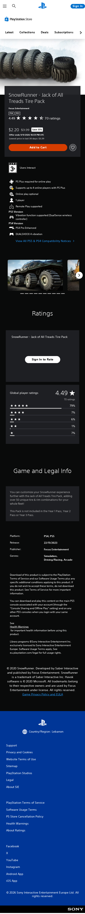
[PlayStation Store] (19, 19)
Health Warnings (19, 626)
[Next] (79, 275)
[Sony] (75, 912)
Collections (27, 32)
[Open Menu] (4, 6)
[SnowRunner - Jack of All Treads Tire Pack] (35, 275)
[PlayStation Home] (42, 6)
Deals (44, 32)
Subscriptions (63, 32)
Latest (9, 32)
